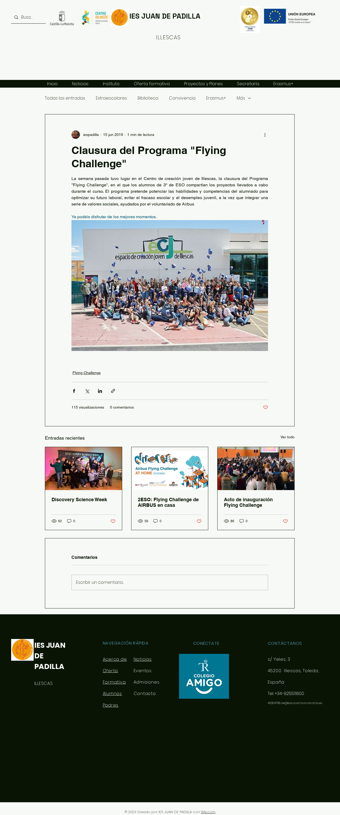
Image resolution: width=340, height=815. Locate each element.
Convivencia (182, 98)
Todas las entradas (65, 98)
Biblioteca (148, 98)
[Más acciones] (265, 134)
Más (241, 98)
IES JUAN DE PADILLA (164, 16)
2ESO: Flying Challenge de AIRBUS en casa (168, 502)
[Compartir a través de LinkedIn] (100, 390)
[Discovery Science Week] (83, 468)
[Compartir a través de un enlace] (113, 390)
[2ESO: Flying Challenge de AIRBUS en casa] (169, 468)
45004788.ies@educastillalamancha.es (295, 703)
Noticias (143, 659)
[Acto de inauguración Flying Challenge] (256, 468)
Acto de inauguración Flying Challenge (248, 502)
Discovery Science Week (79, 499)
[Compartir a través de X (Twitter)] (87, 390)
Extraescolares (111, 98)
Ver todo (287, 437)
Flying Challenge (87, 373)
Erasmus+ (216, 98)
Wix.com (208, 811)
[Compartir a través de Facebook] (73, 390)
